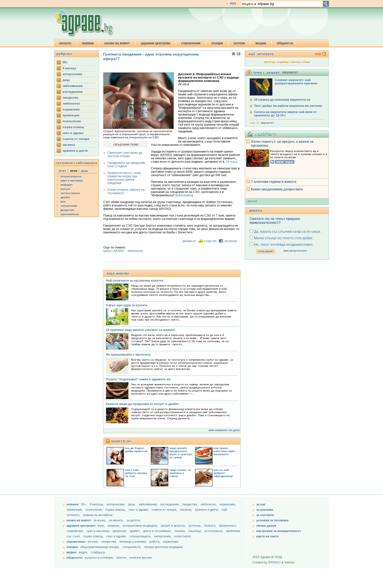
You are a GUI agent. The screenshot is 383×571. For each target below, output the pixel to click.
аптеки (239, 43)
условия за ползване (272, 520)
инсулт (65, 188)
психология (72, 121)
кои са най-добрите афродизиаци (223, 473)
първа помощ (73, 127)
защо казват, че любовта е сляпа (180, 473)
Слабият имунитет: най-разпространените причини (296, 81)
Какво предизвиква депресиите (277, 189)
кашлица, (195, 531)
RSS (233, 3)
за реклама (264, 509)
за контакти (265, 515)
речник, (93, 541)
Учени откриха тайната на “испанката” (125, 191)
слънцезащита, (141, 536)
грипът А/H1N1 (113, 250)
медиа (260, 43)
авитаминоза (70, 214)
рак (63, 201)
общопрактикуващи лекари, (99, 547)
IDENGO (274, 562)
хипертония (69, 205)
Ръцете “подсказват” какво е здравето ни (138, 379)
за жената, (116, 520)
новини (88, 43)
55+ (65, 62)
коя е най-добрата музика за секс (136, 473)
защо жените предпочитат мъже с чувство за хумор (180, 452)
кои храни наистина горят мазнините (224, 451)
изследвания (72, 91)
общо (306, 61)
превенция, (75, 509)
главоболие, (76, 531)
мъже (62, 170)
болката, (210, 525)
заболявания (72, 86)
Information (184, 195)
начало (65, 43)
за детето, (133, 520)
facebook (231, 241)
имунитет (267, 122)
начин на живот (117, 43)
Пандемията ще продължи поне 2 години (126, 164)
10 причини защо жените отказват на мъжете (140, 329)
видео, (83, 552)
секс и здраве (73, 133)
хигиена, (186, 509)
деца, (132, 504)
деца (66, 80)
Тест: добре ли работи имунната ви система (288, 105)
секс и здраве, (139, 509)
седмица (283, 61)
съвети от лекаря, (165, 509)
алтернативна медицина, (141, 525)
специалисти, (131, 547)
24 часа (231, 161)
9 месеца (69, 68)
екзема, (180, 531)
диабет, (135, 531)
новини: (72, 504)
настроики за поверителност (278, 531)
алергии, (114, 525)
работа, (154, 541)
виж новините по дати (224, 430)
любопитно (71, 103)
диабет (65, 197)
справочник (190, 43)
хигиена (69, 144)
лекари (217, 43)
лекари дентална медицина (163, 547)
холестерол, (183, 536)
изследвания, (170, 504)
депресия (67, 209)
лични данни (266, 525)
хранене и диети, (207, 509)
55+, (84, 504)
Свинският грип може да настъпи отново (124, 154)
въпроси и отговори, (99, 557)
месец (295, 61)
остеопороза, (214, 531)
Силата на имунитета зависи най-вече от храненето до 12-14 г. (285, 113)
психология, (94, 509)
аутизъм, (195, 525)
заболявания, (148, 504)
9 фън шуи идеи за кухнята (126, 305)
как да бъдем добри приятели (136, 449)
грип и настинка (72, 180)
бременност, (228, 525)
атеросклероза (71, 176)
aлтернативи (72, 74)
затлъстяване (70, 193)
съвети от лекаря (76, 139)
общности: (74, 557)
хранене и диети (75, 150)
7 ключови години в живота (273, 182)
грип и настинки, (99, 531)
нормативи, (228, 504)
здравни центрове (155, 43)
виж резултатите (295, 250)
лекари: (72, 547)
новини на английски (97, 515)
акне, (102, 525)
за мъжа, (99, 520)
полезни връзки (141, 557)
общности (285, 43)
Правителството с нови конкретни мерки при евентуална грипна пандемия (124, 178)
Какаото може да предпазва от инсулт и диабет (142, 404)
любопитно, (209, 504)
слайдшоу (98, 552)
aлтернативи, (116, 504)
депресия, (120, 531)
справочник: (76, 541)
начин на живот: (79, 520)
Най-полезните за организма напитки (134, 280)
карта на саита (267, 536)
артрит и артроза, (173, 525)
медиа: (71, 552)
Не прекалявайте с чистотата (128, 354)
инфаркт (67, 184)
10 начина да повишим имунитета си (282, 99)
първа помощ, (115, 509)
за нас (261, 504)
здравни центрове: (81, 525)
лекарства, (190, 504)
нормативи (71, 109)
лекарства (70, 97)
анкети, (121, 557)
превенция (71, 115)
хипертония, (163, 536)
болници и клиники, (133, 541)
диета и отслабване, (158, 531)
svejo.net (210, 241)
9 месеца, (97, 504)
